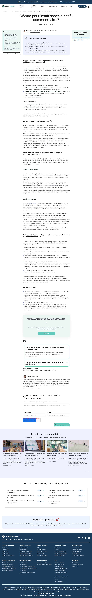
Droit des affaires (23, 562)
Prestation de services (42, 551)
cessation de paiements (29, 69)
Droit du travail (23, 570)
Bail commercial (40, 553)
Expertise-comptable (42, 562)
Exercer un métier (59, 566)
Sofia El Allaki (33, 30)
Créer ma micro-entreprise (8, 555)
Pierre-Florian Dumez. (32, 389)
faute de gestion (32, 203)
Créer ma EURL (5, 553)
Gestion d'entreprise (33, 6)
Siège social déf (9, 524)
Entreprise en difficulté (28, 11)
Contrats (43, 6)
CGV (38, 547)
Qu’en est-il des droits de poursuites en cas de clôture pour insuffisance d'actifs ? (12, 48)
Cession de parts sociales (8, 566)
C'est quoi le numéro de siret (79, 524)
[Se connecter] (88, 6)
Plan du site (74, 566)
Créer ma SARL (5, 551)
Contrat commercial (41, 549)
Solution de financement (21, 524)
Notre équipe (75, 562)
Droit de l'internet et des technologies (28, 568)
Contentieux (22, 574)
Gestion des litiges (77, 545)
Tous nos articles (59, 581)
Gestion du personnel (60, 545)
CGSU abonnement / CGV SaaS (55, 595)
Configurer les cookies (39, 595)
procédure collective (43, 67)
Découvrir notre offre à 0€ (67, 2)
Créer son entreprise (59, 564)
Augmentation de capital (7, 564)
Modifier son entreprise (8, 560)
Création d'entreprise (21, 6)
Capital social (41, 525)
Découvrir (46, 333)
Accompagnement (53, 6)
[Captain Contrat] (8, 6)
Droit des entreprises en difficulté (27, 572)
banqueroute (53, 185)
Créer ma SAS (5, 547)
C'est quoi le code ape (64, 524)
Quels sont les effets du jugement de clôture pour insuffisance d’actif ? (12, 44)
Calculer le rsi (33, 525)
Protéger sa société (25, 545)
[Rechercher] (76, 6)
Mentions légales (67, 595)
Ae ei (56, 524)
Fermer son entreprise (60, 574)
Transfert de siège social (7, 562)
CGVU (46, 595)
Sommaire (6, 32)
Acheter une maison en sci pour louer (45, 524)
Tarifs (71, 6)
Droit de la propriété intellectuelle (27, 566)
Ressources (64, 6)
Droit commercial (23, 564)
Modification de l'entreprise (61, 572)
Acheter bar (31, 524)
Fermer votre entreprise (15, 11)
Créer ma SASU (5, 549)
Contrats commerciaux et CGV (61, 568)
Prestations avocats (25, 560)
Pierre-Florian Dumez (35, 32)
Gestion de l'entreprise (60, 570)
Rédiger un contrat (42, 545)
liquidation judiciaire (29, 67)
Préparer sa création (59, 562)
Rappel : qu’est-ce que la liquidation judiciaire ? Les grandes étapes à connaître (11, 36)
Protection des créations (60, 577)
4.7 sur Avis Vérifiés (27, 539)
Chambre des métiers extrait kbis (54, 525)
